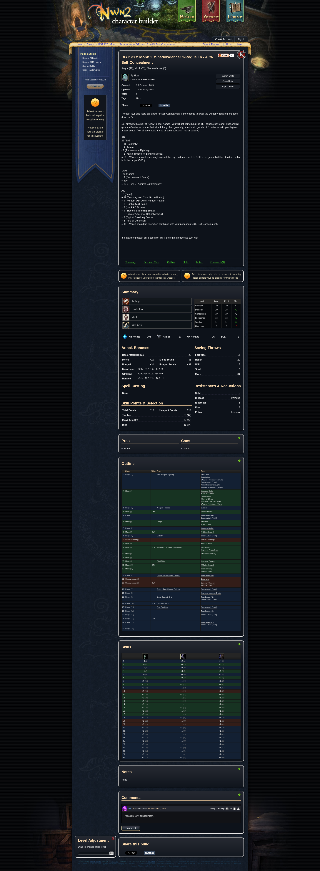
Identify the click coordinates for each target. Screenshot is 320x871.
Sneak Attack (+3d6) (209, 536)
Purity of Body (206, 543)
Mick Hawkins (95, 861)
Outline (171, 262)
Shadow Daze (206, 585)
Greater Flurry (206, 569)
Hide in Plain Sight (208, 540)
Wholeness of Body (208, 554)
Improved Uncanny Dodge (211, 593)
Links (239, 44)
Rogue (124, 68)
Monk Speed (206, 524)
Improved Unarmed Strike (211, 501)
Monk (138, 68)
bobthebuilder (141, 809)
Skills (186, 262)
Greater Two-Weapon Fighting (168, 575)
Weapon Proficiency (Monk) (211, 504)
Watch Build (228, 76)
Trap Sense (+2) (207, 575)
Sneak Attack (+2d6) (209, 518)
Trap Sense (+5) (207, 622)
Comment (131, 828)
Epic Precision (162, 607)
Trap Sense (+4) (207, 611)
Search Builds (88, 66)
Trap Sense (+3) (207, 597)
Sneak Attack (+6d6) (209, 607)
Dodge (159, 522)
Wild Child (205, 475)
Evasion (204, 508)
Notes (199, 262)
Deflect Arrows (207, 512)
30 (111, 853)
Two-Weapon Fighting (165, 475)
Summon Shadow (208, 583)
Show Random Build (91, 70)
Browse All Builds (90, 58)
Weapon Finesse (163, 508)
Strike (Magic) (207, 532)
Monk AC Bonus (207, 494)
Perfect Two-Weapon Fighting (168, 589)
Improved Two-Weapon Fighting (169, 547)
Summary (130, 262)
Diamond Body (206, 571)
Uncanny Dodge (207, 528)
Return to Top (227, 437)
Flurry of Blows (207, 499)
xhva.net (115, 861)
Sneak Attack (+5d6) (209, 599)
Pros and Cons (151, 262)
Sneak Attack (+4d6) (209, 589)
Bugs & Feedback (212, 44)
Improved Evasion (208, 561)
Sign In (241, 39)
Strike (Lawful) (207, 565)
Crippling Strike (163, 603)
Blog (228, 44)
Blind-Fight (161, 561)
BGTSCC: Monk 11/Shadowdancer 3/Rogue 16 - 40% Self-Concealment (136, 44)
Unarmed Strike (207, 491)
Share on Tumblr (164, 105)
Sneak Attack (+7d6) (209, 615)
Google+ (151, 861)
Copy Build (228, 81)
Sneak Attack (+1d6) (209, 482)
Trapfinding (205, 477)
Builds (90, 44)
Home (79, 44)
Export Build (228, 86)
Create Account (223, 39)
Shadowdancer (154, 68)
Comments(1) (217, 262)
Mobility (160, 536)
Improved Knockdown (209, 550)
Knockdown (205, 547)
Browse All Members (91, 62)
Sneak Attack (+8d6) (209, 625)
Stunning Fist (206, 496)
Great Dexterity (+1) (164, 597)
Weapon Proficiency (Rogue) (212, 487)
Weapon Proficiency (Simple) (212, 480)
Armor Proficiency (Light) (210, 485)
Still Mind (204, 522)
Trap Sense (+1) (207, 515)
